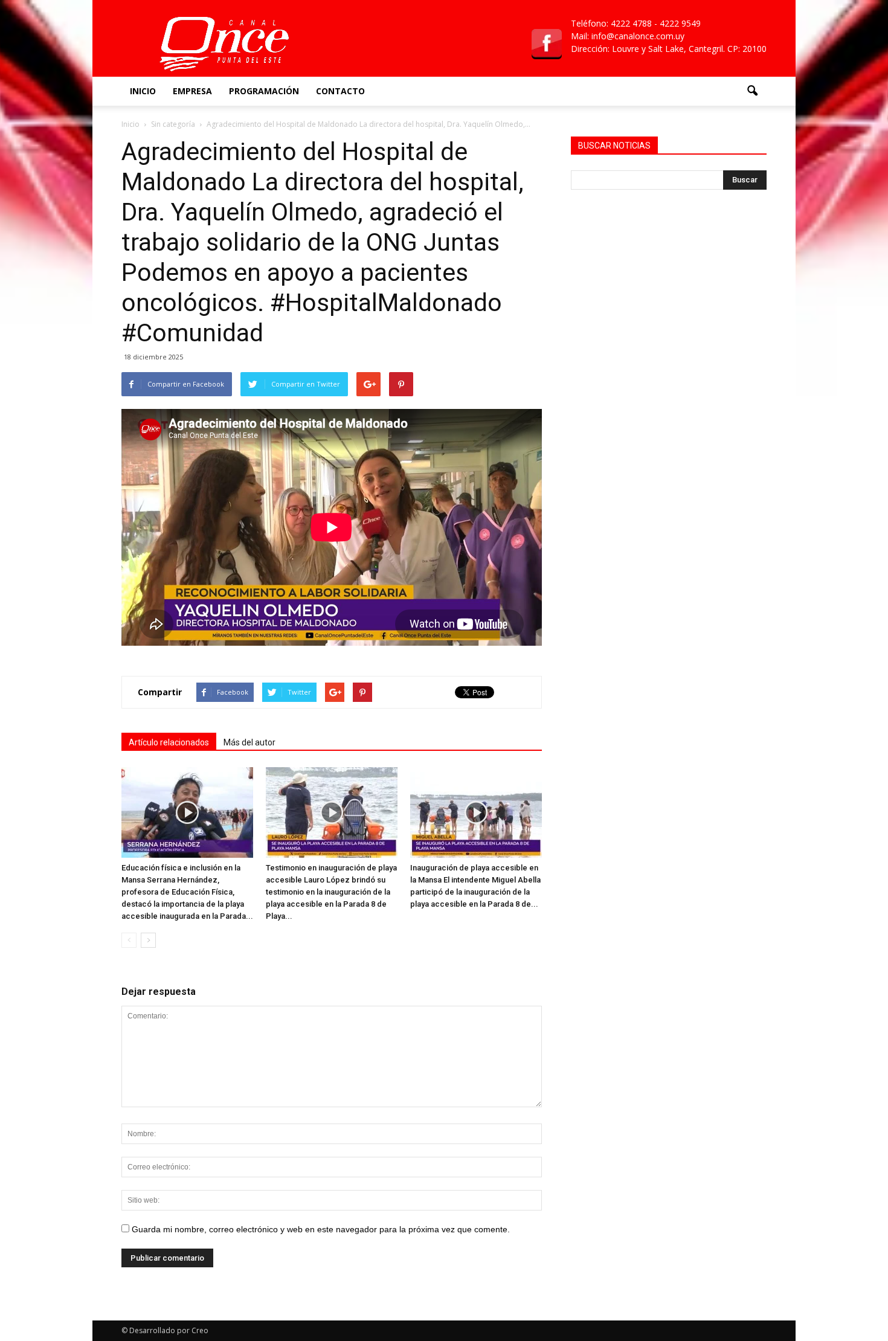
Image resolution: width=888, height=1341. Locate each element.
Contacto (340, 91)
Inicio (143, 91)
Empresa (192, 91)
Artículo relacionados (169, 742)
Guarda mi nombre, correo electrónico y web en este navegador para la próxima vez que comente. (321, 1229)
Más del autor (249, 742)
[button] (752, 91)
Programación (264, 91)
